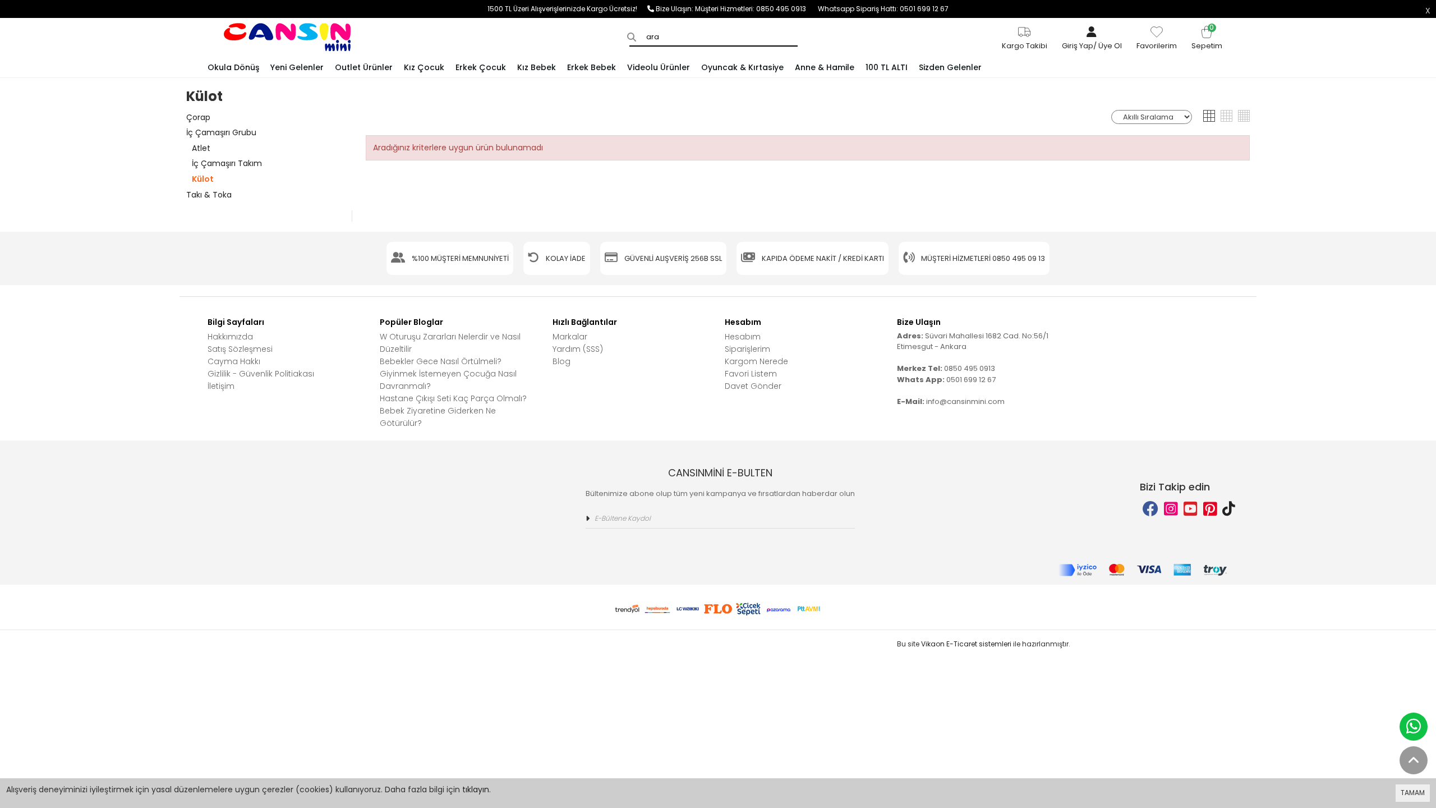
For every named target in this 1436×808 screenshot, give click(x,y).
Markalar (570, 336)
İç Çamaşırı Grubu (221, 132)
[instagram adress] (1171, 509)
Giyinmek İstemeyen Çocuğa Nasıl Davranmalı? (448, 380)
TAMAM (1413, 792)
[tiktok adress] (1228, 509)
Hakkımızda (230, 336)
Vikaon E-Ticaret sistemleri (966, 644)
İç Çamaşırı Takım (227, 163)
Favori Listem (751, 373)
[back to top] (1414, 760)
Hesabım (743, 336)
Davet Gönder (753, 386)
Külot (203, 179)
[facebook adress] (1150, 509)
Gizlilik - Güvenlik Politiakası (261, 373)
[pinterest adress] (1210, 509)
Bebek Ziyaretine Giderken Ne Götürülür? (438, 417)
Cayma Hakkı (234, 361)
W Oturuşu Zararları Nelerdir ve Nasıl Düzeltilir (450, 343)
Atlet (201, 148)
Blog (561, 361)
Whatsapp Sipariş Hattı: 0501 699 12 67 (883, 8)
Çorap (198, 117)
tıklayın (475, 789)
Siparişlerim (747, 349)
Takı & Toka (209, 194)
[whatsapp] (1414, 727)
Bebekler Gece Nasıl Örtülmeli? (440, 361)
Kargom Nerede (756, 361)
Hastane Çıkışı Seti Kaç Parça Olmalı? (453, 398)
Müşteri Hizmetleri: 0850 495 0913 (756, 8)
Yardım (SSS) (578, 349)
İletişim (221, 386)
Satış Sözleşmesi (240, 349)
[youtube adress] (1191, 509)
